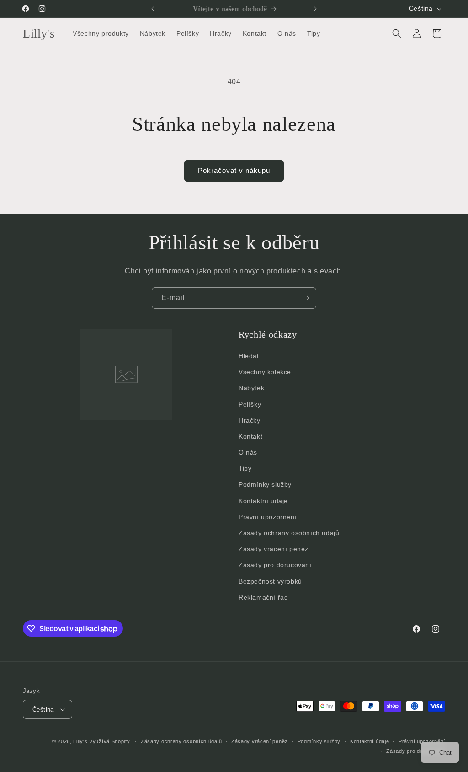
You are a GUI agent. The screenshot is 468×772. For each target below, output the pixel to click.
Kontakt (250, 436)
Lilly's (80, 741)
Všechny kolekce (265, 371)
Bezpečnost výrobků (270, 581)
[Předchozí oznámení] (153, 8)
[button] (397, 33)
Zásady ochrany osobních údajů (289, 532)
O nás (248, 452)
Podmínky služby (265, 484)
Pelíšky (250, 404)
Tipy (245, 468)
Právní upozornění (268, 516)
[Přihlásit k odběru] (306, 298)
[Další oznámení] (315, 8)
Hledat (249, 355)
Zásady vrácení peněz (273, 548)
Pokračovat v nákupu (234, 170)
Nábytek (251, 387)
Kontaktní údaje (263, 500)
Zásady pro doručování (275, 564)
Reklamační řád (263, 597)
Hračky (250, 420)
